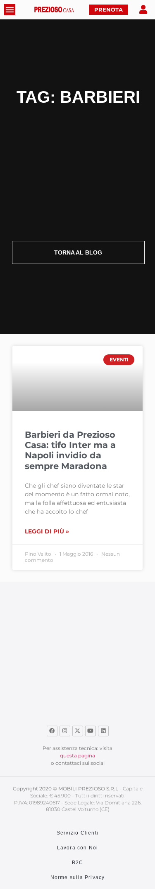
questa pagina (77, 755)
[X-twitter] (77, 731)
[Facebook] (52, 731)
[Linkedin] (103, 731)
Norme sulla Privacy (77, 877)
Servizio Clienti (77, 833)
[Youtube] (90, 731)
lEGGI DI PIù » (47, 531)
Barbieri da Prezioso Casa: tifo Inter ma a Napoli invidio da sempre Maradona (70, 450)
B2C (77, 862)
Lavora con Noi (77, 848)
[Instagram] (65, 731)
